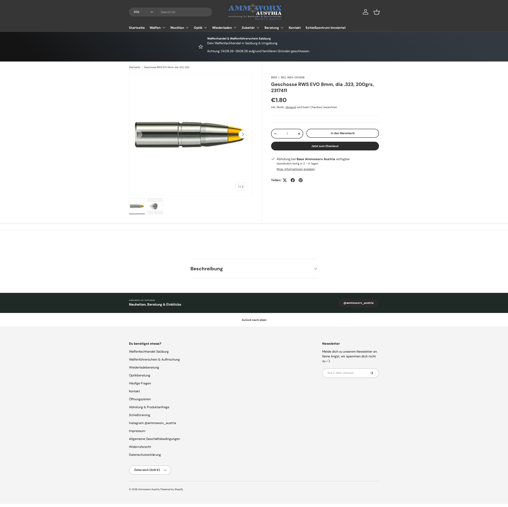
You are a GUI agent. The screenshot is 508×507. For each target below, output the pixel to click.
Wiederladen (222, 28)
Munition (177, 28)
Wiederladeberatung (144, 367)
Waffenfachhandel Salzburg (149, 351)
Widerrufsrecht (140, 447)
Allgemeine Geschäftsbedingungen (154, 439)
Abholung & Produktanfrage (149, 407)
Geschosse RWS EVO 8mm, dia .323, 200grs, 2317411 (168, 67)
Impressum (137, 431)
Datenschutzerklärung (145, 455)
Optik (198, 28)
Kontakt (295, 28)
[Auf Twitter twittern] (285, 180)
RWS (274, 77)
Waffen (155, 28)
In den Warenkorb (343, 133)
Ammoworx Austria (149, 489)
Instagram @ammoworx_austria (152, 423)
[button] (376, 12)
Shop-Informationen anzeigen (296, 169)
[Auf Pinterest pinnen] (301, 180)
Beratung (272, 28)
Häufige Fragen (140, 383)
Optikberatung (139, 375)
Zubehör (248, 28)
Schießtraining (139, 415)
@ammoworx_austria (358, 303)
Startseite (137, 28)
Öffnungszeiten (140, 399)
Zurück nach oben (254, 320)
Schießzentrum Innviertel (325, 28)
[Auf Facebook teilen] (293, 180)
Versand (290, 107)
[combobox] (170, 12)
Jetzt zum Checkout (325, 146)
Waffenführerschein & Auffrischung (154, 359)
